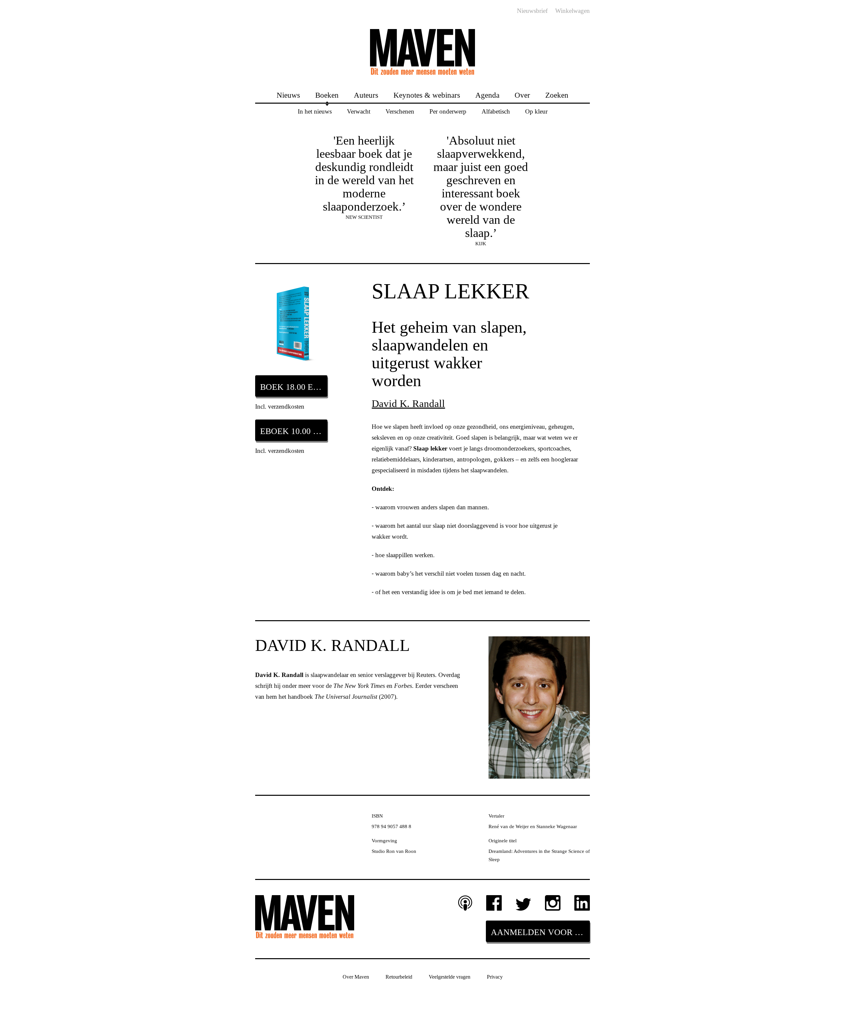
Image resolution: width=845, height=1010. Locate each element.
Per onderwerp (447, 111)
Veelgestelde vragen (449, 977)
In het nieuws (315, 111)
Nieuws (288, 95)
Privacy (495, 977)
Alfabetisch (496, 111)
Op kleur (536, 111)
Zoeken (556, 95)
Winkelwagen (572, 10)
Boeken (327, 95)
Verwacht (358, 111)
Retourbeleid (399, 977)
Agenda (487, 95)
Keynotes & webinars (426, 95)
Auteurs (366, 95)
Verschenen (400, 111)
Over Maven (356, 977)
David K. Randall (408, 403)
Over (522, 95)
